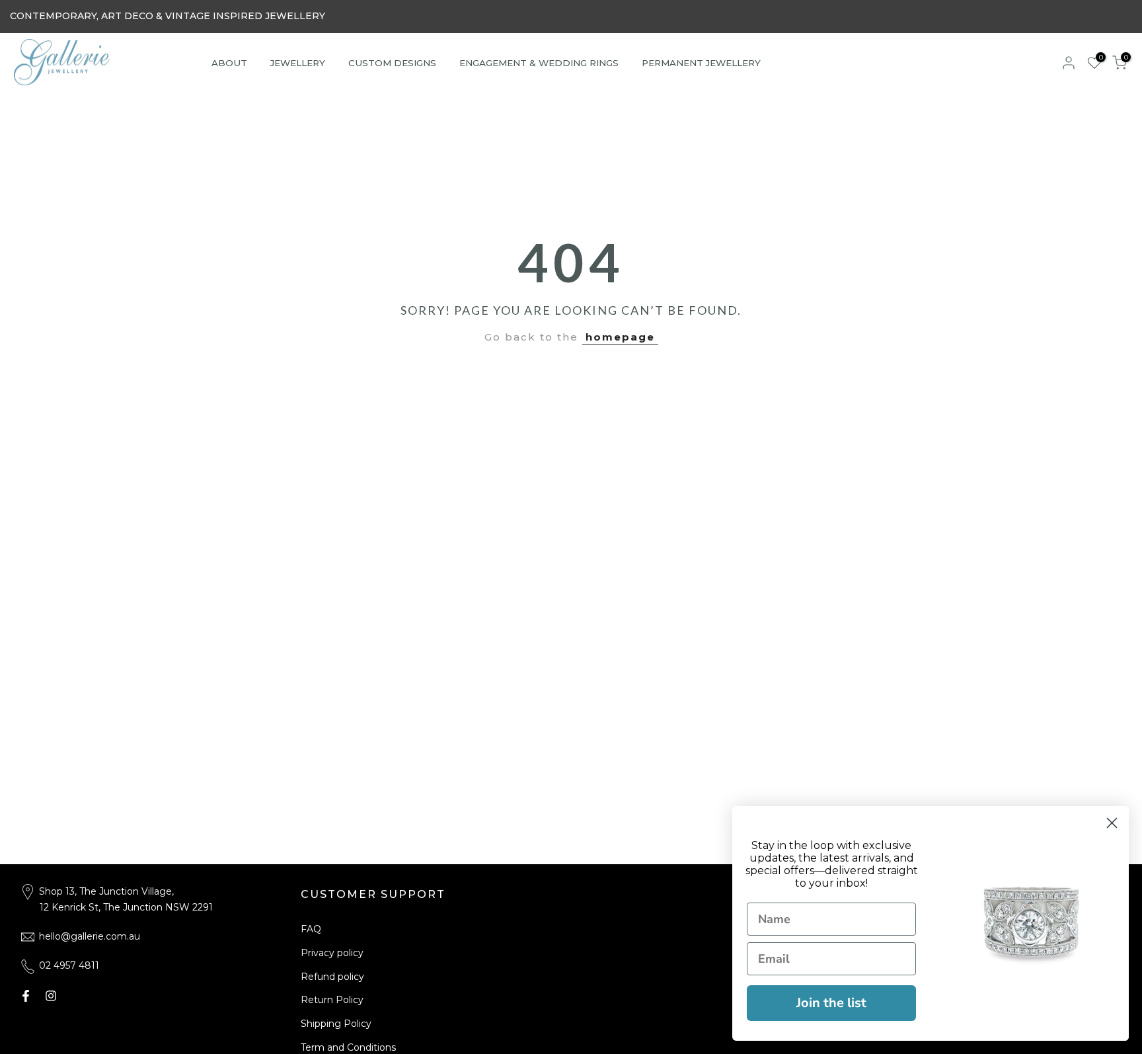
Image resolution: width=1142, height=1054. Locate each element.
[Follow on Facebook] (26, 996)
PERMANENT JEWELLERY (701, 63)
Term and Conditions (348, 1047)
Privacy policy (332, 953)
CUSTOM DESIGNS (392, 63)
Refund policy (332, 977)
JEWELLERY (297, 63)
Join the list (831, 1003)
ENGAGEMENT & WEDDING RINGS (539, 63)
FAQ (311, 929)
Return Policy (332, 1000)
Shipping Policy (336, 1024)
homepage (620, 337)
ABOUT (229, 63)
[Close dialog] (1111, 822)
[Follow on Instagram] (51, 996)
